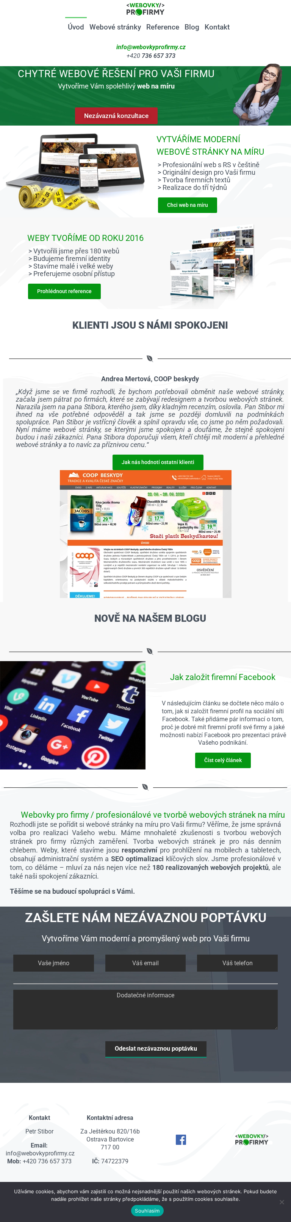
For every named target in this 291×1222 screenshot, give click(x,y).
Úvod (76, 27)
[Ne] (281, 1202)
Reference (162, 27)
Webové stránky (115, 27)
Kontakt (217, 27)
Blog (192, 27)
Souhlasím (147, 1211)
